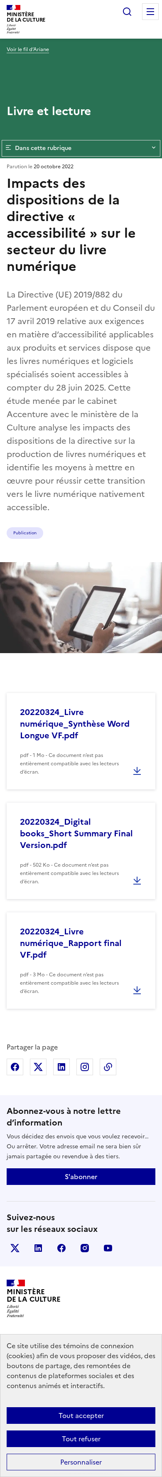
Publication (25, 533)
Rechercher (127, 11)
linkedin (38, 1248)
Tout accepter (81, 1415)
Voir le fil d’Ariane (28, 49)
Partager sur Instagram (84, 1067)
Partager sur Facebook (15, 1067)
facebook (61, 1248)
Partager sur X (38, 1067)
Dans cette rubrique (43, 148)
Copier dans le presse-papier (108, 1067)
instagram (84, 1248)
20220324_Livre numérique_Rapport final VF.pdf (71, 943)
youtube (108, 1248)
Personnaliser (81, 1462)
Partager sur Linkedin (61, 1067)
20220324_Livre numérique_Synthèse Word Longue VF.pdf (75, 724)
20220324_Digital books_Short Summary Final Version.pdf (76, 833)
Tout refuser (81, 1439)
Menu (150, 11)
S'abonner (81, 1177)
